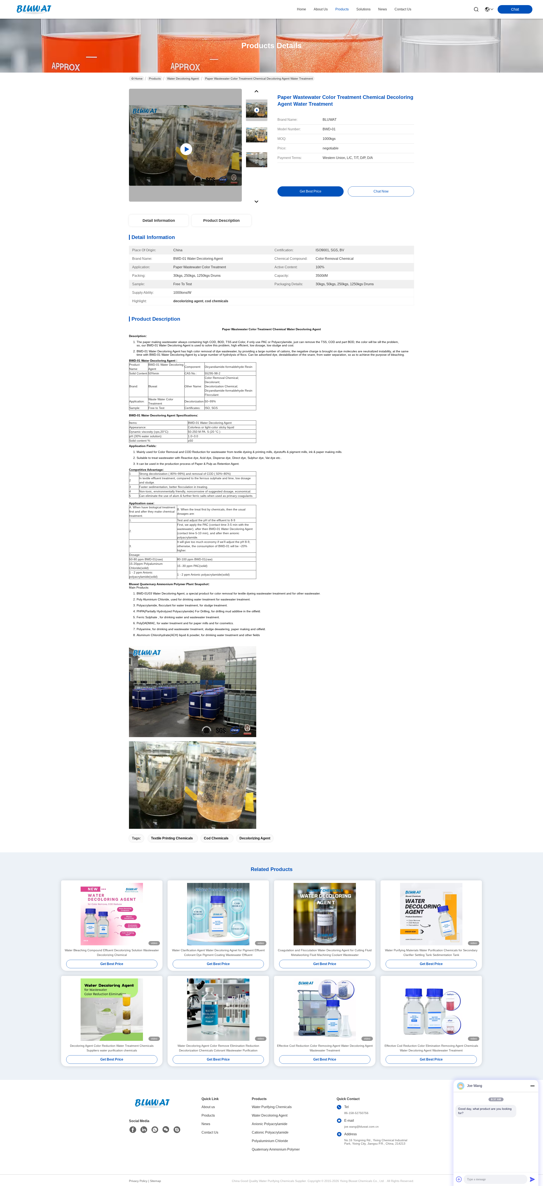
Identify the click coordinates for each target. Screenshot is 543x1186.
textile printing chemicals (172, 838)
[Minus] (532, 1085)
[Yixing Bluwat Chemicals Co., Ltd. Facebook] (133, 1129)
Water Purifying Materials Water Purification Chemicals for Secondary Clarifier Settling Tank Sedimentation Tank (431, 953)
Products (155, 78)
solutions (363, 9)
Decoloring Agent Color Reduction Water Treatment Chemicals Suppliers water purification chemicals (112, 1048)
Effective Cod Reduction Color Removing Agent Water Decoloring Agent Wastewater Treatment (325, 1048)
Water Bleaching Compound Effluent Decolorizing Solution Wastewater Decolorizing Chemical (112, 953)
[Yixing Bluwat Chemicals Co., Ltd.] (34, 9)
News (206, 1124)
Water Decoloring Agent (183, 78)
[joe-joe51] (177, 1129)
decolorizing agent (254, 838)
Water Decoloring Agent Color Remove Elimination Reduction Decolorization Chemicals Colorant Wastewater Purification (218, 1048)
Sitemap (155, 1181)
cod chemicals (216, 838)
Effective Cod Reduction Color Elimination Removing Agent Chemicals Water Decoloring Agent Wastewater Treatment (431, 1048)
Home (301, 9)
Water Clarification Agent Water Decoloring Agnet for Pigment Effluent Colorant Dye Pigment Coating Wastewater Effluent (218, 953)
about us (321, 9)
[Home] (152, 1108)
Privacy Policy (138, 1181)
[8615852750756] (155, 1129)
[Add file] (459, 1179)
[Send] (532, 1179)
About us (208, 1107)
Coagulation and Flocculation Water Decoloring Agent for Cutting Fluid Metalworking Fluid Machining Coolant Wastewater (325, 953)
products (342, 9)
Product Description (221, 220)
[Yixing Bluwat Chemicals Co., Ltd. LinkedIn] (144, 1129)
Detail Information (159, 220)
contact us (403, 9)
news (382, 9)
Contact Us (210, 1132)
